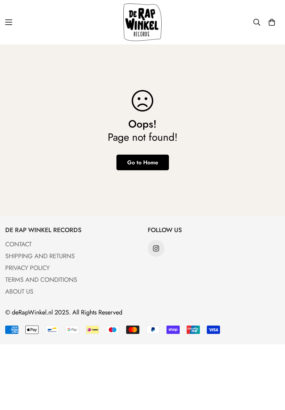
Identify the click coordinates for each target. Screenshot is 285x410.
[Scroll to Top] (271, 372)
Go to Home (142, 162)
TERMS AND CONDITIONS (41, 279)
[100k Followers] (156, 248)
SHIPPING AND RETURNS (40, 256)
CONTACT (18, 244)
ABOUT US (19, 291)
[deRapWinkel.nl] (142, 22)
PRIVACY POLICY (27, 267)
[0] (272, 22)
